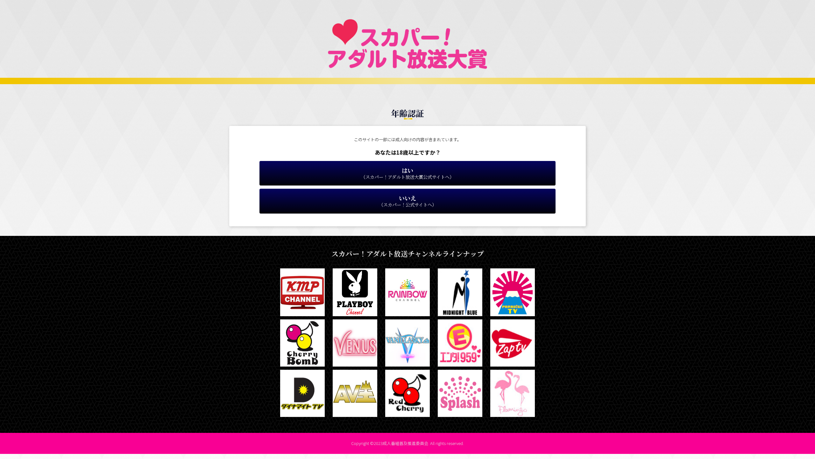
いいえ (407, 201)
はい (407, 173)
